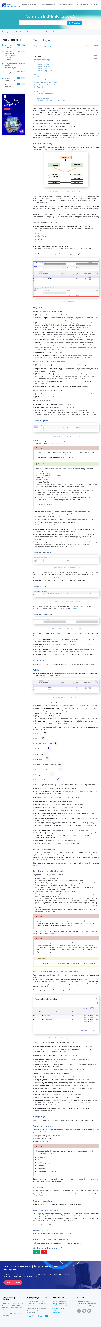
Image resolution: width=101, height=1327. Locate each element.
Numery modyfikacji (9, 73)
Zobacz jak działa (13, 1282)
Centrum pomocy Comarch (62, 1306)
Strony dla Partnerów (60, 1304)
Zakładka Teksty (42, 69)
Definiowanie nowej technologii (45, 82)
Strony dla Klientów (59, 1301)
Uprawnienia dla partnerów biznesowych (51, 100)
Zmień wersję (48, 4)
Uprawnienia (39, 91)
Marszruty (36, 865)
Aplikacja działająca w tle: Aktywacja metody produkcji (10, 55)
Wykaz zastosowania (10, 79)
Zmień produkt (65, 4)
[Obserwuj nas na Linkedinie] (89, 1314)
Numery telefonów (84, 1301)
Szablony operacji (8, 46)
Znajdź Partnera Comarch (86, 1304)
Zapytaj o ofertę (58, 1308)
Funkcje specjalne (43, 98)
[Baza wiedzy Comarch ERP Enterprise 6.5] (11, 4)
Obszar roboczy (39, 74)
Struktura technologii (42, 60)
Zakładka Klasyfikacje (44, 66)
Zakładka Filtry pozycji (44, 71)
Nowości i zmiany (29, 4)
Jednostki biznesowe (42, 89)
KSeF (54, 1310)
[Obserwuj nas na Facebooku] (79, 1314)
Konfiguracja (38, 87)
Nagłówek (38, 62)
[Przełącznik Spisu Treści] (95, 57)
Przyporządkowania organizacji (47, 96)
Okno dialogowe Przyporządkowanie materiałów (52, 85)
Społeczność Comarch (87, 4)
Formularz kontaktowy (85, 1306)
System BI (56, 1312)
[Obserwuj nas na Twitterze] (84, 1314)
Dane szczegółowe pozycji (46, 79)
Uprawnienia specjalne (44, 94)
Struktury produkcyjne (46, 46)
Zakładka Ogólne (42, 64)
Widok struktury (8, 85)
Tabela (38, 77)
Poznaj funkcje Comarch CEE (37, 1316)
